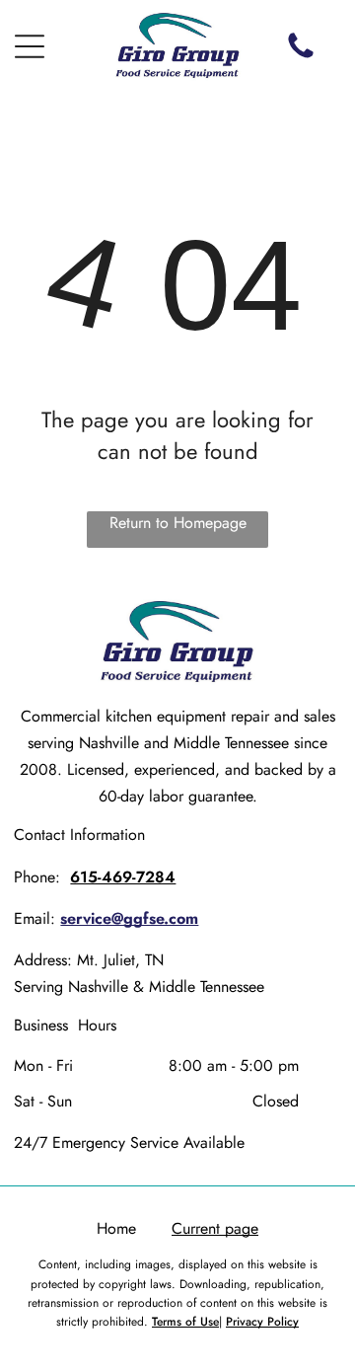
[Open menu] (29, 46)
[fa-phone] (301, 56)
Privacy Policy (262, 1322)
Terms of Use (185, 1322)
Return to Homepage (178, 522)
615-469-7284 (123, 877)
